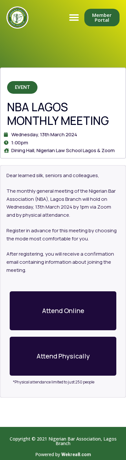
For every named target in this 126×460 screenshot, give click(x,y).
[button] (74, 17)
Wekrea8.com (76, 454)
